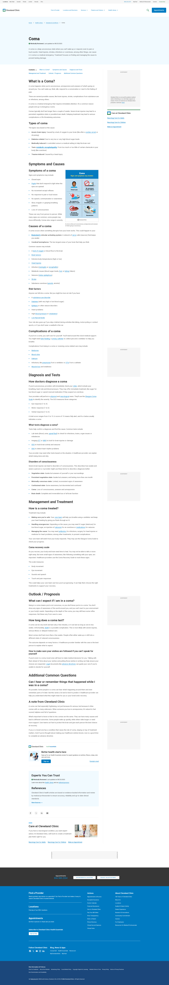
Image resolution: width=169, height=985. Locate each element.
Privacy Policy (105, 969)
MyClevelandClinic (55, 953)
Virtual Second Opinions (94, 925)
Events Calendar (92, 903)
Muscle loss (36, 367)
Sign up (46, 761)
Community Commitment (122, 915)
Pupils (34, 184)
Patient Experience (120, 909)
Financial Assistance (93, 906)
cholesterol (53, 314)
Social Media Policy (66, 969)
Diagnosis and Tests (76, 70)
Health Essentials (63, 951)
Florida (24, 1)
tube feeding (45, 339)
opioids (50, 283)
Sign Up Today (33, 933)
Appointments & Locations (84, 877)
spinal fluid (53, 434)
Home (30, 22)
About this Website (45, 969)
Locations (118, 903)
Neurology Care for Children (116, 122)
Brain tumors (36, 255)
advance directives (69, 664)
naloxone (58, 527)
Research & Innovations (122, 912)
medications (80, 527)
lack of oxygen (38, 251)
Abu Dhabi (12, 1)
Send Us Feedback (33, 969)
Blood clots (36, 355)
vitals (75, 386)
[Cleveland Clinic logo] (36, 746)
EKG (33, 449)
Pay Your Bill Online (92, 912)
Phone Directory (92, 922)
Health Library (39, 22)
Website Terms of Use (95, 969)
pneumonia (46, 363)
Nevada (36, 1)
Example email (94, 761)
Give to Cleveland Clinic (94, 909)
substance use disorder (41, 298)
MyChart (135, 1)
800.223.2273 (127, 1)
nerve (74, 235)
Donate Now (162, 1)
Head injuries (36, 263)
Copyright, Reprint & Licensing (80, 969)
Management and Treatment (37, 73)
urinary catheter (57, 339)
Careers (155, 1)
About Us (118, 900)
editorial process (64, 782)
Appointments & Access (94, 896)
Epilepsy (35, 306)
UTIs (67, 363)
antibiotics (62, 531)
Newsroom (72, 951)
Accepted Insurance (93, 900)
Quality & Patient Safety (122, 906)
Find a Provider (55, 10)
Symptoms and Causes (60, 70)
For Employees (119, 922)
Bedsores (35, 350)
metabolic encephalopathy (46, 147)
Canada (19, 1)
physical (54, 396)
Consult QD (53, 951)
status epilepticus (45, 275)
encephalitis (53, 267)
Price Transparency (92, 915)
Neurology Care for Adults (115, 118)
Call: (33, 979)
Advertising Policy (55, 969)
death (47, 628)
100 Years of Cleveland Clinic (123, 896)
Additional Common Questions (73, 73)
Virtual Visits (91, 928)
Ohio (42, 1)
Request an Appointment (108, 877)
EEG (33, 445)
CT (39, 441)
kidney (67, 271)
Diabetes (35, 302)
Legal (48, 664)
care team (58, 517)
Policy (123, 102)
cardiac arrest (91, 132)
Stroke (34, 279)
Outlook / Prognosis (55, 73)
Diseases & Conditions (52, 22)
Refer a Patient (91, 919)
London (30, 1)
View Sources (36, 802)
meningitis (42, 267)
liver (60, 271)
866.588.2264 (60, 878)
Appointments (159, 10)
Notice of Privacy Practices (117, 969)
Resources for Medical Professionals (126, 925)
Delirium (34, 359)
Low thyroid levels (38, 318)
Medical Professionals (145, 1)
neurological (64, 396)
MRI (44, 441)
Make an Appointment (114, 127)
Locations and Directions (70, 10)
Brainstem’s (36, 235)
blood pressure (41, 314)
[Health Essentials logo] (51, 746)
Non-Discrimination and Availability (37, 972)
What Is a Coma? (44, 70)
